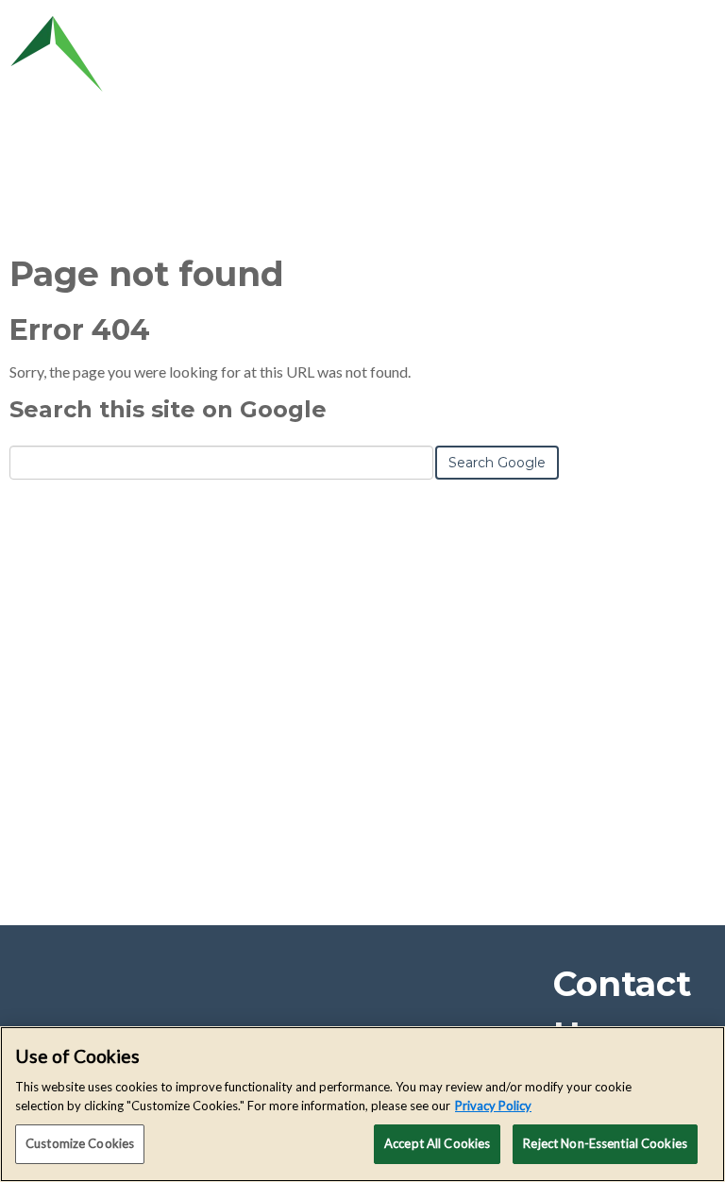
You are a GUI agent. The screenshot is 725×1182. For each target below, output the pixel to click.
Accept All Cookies (437, 1143)
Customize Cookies (79, 1143)
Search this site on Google (168, 409)
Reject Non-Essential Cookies (605, 1143)
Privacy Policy (493, 1105)
